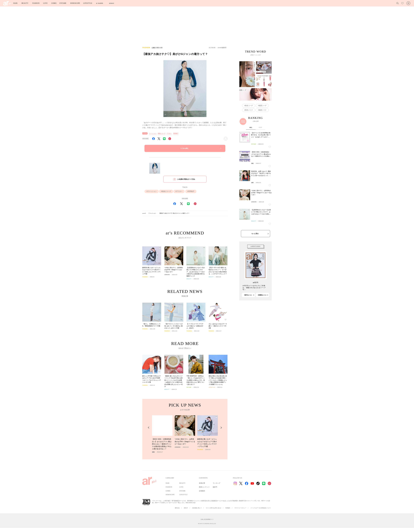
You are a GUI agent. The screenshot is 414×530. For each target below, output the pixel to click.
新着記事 (202, 483)
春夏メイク (262, 110)
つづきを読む (184, 148)
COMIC (54, 3)
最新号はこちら (248, 295)
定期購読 (202, 491)
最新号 (215, 487)
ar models (99, 3)
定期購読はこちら (262, 295)
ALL (250, 127)
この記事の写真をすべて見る (186, 179)
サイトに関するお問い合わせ (213, 508)
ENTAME (63, 3)
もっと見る (255, 233)
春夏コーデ (262, 105)
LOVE (45, 3)
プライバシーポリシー (240, 508)
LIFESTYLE (87, 3)
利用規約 (227, 508)
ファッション (153, 133)
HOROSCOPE (75, 3)
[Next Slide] (221, 428)
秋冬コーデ (249, 105)
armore (111, 3)
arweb (144, 213)
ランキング (216, 483)
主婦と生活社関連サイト (207, 519)
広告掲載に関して (197, 508)
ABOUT (186, 508)
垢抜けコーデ (161, 133)
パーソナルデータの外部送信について (260, 508)
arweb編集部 (222, 47)
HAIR (15, 3)
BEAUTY (25, 3)
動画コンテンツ (204, 487)
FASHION (35, 3)
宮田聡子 (175, 133)
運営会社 (177, 508)
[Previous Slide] (149, 428)
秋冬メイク (249, 110)
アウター (169, 133)
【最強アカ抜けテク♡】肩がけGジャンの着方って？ (174, 213)
